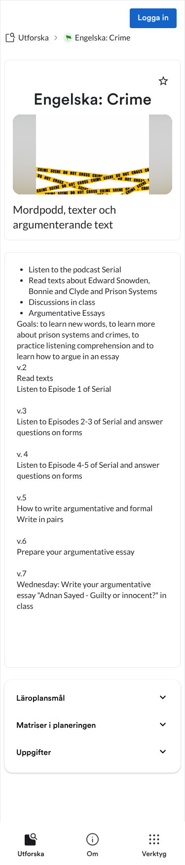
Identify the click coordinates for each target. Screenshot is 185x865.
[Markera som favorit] (163, 81)
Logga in (153, 18)
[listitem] (31, 847)
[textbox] (92, 460)
